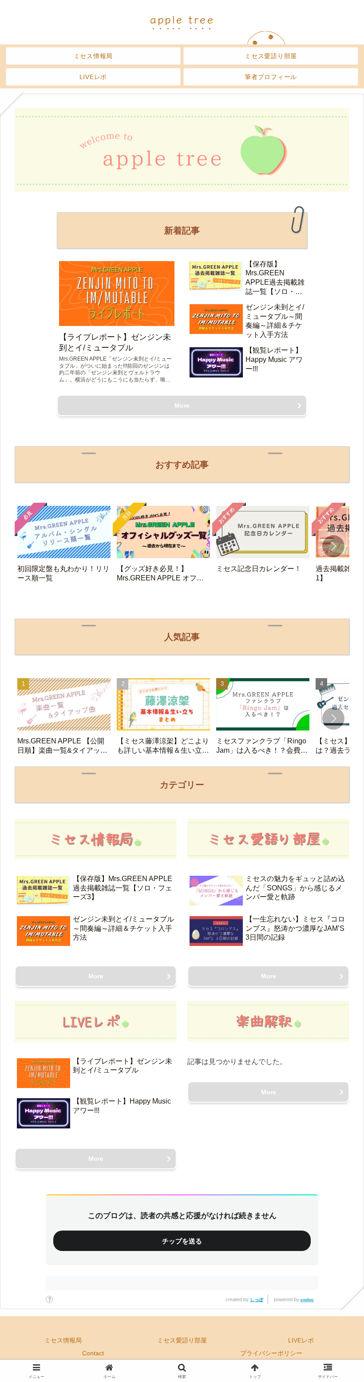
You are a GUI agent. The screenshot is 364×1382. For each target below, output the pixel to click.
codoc (307, 1299)
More (182, 405)
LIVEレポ (301, 1340)
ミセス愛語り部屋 (182, 1340)
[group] (64, 547)
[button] (333, 546)
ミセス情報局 (63, 1340)
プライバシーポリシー (271, 1353)
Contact (93, 1353)
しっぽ (256, 1299)
